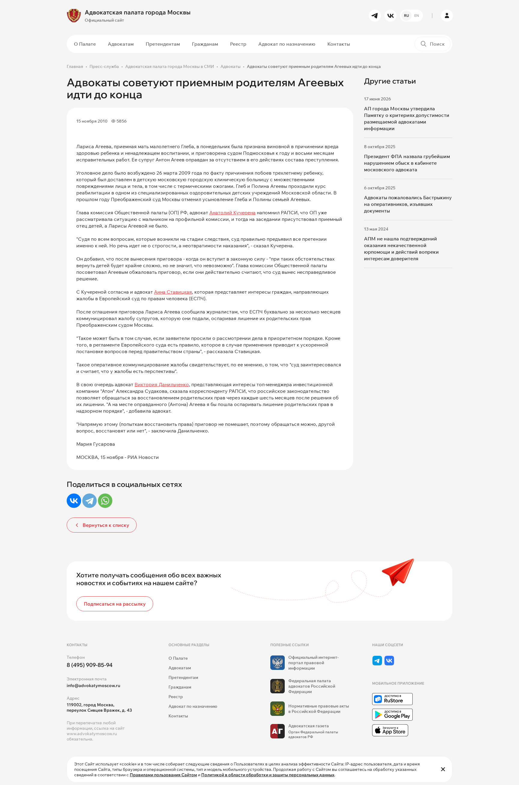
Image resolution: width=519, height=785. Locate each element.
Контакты (338, 44)
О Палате (85, 44)
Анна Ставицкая (173, 292)
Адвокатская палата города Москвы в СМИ (169, 66)
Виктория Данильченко (162, 384)
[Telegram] (89, 500)
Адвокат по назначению (286, 44)
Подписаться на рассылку (115, 604)
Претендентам (163, 44)
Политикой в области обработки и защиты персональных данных (267, 774)
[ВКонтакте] (74, 500)
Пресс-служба (104, 66)
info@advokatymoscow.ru (93, 685)
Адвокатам (121, 44)
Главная (75, 66)
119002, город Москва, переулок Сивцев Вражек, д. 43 (99, 707)
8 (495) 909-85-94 (90, 664)
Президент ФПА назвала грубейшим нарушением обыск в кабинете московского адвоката (407, 163)
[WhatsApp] (105, 500)
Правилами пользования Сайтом (163, 774)
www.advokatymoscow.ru (92, 733)
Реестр (238, 44)
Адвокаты (230, 66)
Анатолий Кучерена (232, 212)
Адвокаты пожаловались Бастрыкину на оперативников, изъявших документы (408, 204)
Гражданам (205, 44)
